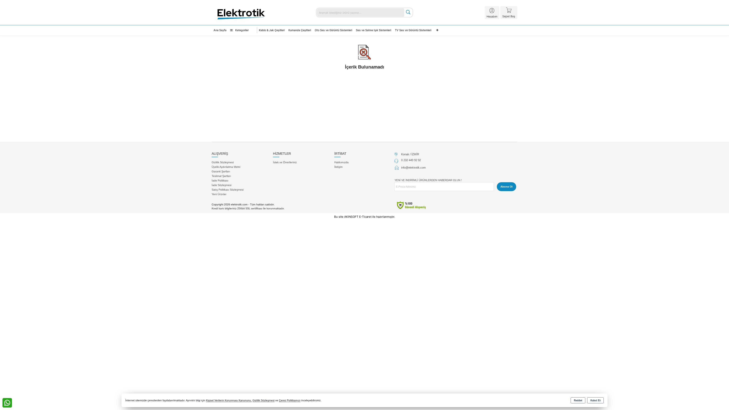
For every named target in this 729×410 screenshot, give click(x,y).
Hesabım (492, 16)
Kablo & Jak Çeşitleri (272, 30)
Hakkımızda (341, 162)
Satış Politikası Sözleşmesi (228, 189)
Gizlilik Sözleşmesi (223, 162)
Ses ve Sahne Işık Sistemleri (373, 30)
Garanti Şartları (221, 171)
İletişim (338, 166)
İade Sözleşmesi (221, 185)
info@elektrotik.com (413, 167)
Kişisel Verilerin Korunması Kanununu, (229, 400)
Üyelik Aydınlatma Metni (226, 166)
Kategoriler (241, 30)
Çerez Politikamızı (290, 400)
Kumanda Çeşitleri (299, 30)
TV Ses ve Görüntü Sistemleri (413, 30)
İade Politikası (220, 180)
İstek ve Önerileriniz (285, 162)
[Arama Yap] (408, 12)
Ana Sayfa (220, 30)
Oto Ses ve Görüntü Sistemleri (333, 30)
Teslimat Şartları (221, 175)
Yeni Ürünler (219, 194)
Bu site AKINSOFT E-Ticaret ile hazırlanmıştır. (364, 216)
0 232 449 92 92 (411, 160)
